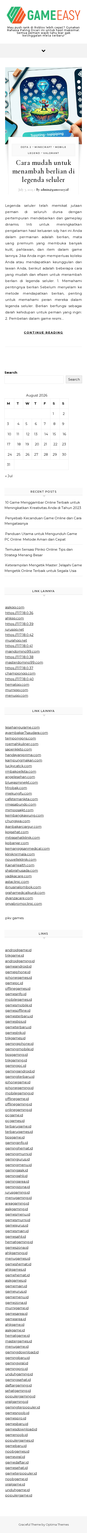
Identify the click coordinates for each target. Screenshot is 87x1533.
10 (9, 434)
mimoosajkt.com (19, 810)
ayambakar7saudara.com (26, 733)
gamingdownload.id (22, 1352)
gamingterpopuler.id (22, 1407)
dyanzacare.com (19, 898)
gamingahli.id (16, 1176)
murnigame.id (17, 1308)
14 (46, 434)
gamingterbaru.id (19, 1076)
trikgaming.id (16, 1060)
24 (10, 454)
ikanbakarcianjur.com (23, 826)
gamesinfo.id (15, 994)
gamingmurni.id (18, 1154)
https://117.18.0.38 (19, 657)
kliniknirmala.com (20, 854)
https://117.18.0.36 (19, 613)
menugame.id (17, 1346)
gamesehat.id (16, 1468)
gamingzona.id (17, 1187)
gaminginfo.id (16, 1143)
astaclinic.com (17, 882)
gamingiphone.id (19, 1043)
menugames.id (17, 1258)
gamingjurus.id (17, 1159)
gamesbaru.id (16, 1424)
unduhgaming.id (19, 1374)
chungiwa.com (17, 821)
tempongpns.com (20, 738)
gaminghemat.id (19, 1148)
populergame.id (18, 1495)
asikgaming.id (16, 1209)
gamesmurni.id (17, 1220)
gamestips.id (15, 1021)
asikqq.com (14, 607)
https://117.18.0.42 (19, 635)
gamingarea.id (17, 1181)
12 (27, 434)
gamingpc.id (15, 1065)
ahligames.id (15, 1269)
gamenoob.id (16, 1435)
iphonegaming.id (19, 1088)
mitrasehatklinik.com (22, 837)
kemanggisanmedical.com (27, 848)
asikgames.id (15, 1280)
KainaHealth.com (19, 865)
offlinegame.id (17, 1099)
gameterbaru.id (18, 1027)
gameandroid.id (18, 966)
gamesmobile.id (18, 1005)
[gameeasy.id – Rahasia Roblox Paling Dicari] (43, 16)
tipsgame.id (15, 1137)
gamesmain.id (17, 1231)
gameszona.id (16, 1247)
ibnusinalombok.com (23, 887)
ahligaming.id (16, 1253)
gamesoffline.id (17, 1010)
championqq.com (20, 673)
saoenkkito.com (18, 749)
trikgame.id (14, 955)
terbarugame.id (18, 1126)
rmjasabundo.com (20, 804)
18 (19, 444)
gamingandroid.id (20, 1071)
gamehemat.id (17, 1275)
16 (64, 434)
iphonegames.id (18, 977)
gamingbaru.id (17, 1358)
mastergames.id (18, 1341)
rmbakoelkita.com (20, 771)
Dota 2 (26, 147)
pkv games (14, 918)
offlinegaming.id (18, 1104)
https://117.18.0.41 (19, 646)
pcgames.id (15, 1121)
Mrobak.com (16, 788)
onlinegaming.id (18, 1110)
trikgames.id (15, 1038)
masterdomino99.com (24, 662)
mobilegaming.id (19, 1093)
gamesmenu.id (17, 1214)
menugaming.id (18, 1198)
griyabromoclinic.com (23, 903)
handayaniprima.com (23, 755)
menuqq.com (16, 695)
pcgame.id (14, 1115)
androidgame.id (18, 950)
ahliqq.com (14, 618)
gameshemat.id (18, 1264)
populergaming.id (20, 1396)
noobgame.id (16, 1479)
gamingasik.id (16, 1170)
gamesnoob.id (17, 1413)
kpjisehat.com (17, 832)
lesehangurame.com (22, 727)
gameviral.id (15, 1457)
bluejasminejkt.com (21, 782)
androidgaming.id (20, 961)
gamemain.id (16, 1286)
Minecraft (43, 147)
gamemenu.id (17, 1297)
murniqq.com (16, 690)
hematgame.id (17, 1335)
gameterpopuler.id (21, 1473)
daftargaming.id (18, 1385)
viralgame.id (15, 1484)
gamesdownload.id (21, 1429)
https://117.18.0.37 (19, 668)
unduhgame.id (17, 1490)
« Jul (8, 476)
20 (37, 444)
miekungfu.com (18, 793)
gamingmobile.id (19, 1049)
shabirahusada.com (21, 870)
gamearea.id (15, 1319)
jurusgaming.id (17, 1192)
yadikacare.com (18, 876)
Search (10, 372)
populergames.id (19, 1440)
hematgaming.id (19, 1242)
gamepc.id (14, 983)
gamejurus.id (16, 1291)
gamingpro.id (16, 1369)
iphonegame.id (17, 1082)
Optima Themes (57, 1524)
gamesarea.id (16, 1313)
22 (55, 444)
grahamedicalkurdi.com (25, 892)
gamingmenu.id (18, 1165)
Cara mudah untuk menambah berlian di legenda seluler (43, 171)
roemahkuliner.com (21, 744)
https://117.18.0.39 (19, 624)
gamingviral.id (16, 1363)
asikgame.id (15, 1330)
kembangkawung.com (24, 815)
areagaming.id (17, 1203)
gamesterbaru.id (19, 1016)
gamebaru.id (16, 1446)
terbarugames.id (19, 1132)
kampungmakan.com (23, 760)
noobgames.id (17, 1451)
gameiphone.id (17, 972)
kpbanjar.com (17, 843)
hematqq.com (17, 684)
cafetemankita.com (21, 799)
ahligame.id (14, 1324)
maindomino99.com (22, 651)
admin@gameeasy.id (54, 190)
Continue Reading (43, 332)
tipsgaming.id (16, 1054)
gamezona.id (16, 1302)
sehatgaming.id (18, 1391)
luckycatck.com (18, 766)
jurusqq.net (14, 629)
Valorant (51, 153)
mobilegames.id (18, 999)
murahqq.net (16, 640)
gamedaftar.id (17, 1462)
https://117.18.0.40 (19, 679)
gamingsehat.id (18, 1380)
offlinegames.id (17, 988)
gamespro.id (15, 1418)
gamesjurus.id (16, 1225)
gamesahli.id (15, 1236)
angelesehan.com (20, 777)
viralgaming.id (16, 1401)
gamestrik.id (15, 1033)
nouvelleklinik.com (20, 859)
